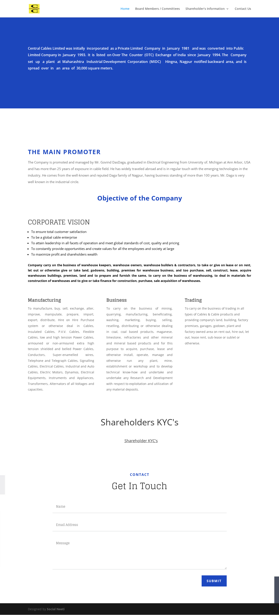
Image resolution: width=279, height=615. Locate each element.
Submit (214, 581)
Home (125, 9)
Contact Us (243, 9)
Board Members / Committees (157, 9)
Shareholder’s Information (205, 9)
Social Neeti (56, 609)
